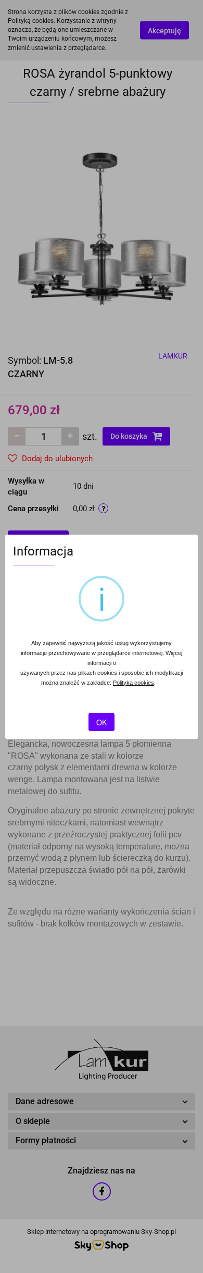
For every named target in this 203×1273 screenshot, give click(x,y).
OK (101, 722)
